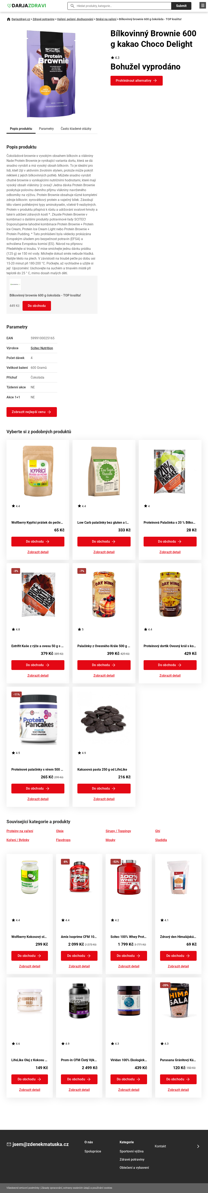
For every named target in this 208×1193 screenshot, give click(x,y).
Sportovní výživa (132, 1151)
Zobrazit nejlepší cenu (29, 412)
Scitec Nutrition (42, 348)
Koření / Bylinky (17, 840)
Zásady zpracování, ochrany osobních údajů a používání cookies (76, 1187)
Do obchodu (37, 306)
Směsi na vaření (106, 19)
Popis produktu (21, 129)
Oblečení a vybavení (134, 1168)
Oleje (60, 831)
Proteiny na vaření (19, 831)
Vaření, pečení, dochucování (75, 19)
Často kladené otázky (76, 129)
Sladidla (161, 840)
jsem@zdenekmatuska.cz (41, 1144)
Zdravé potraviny (43, 19)
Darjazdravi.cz (21, 19)
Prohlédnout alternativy (133, 81)
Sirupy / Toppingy (118, 831)
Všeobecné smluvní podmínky (22, 1187)
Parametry (46, 129)
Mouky (110, 840)
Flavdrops (63, 840)
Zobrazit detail (38, 552)
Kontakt (160, 1146)
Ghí (157, 831)
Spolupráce (92, 1151)
